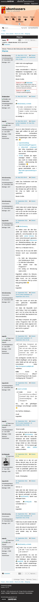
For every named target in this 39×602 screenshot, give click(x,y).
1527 (9, 62)
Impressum (21, 593)
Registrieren (34, 3)
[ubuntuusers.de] (13, 10)
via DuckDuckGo (33, 28)
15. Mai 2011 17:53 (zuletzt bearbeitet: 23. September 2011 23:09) (25, 57)
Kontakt (8, 593)
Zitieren (33, 55)
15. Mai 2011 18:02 (21, 96)
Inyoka (9, 585)
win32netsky (25, 496)
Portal (7, 17)
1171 (9, 108)
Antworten (7, 44)
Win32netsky (6, 56)
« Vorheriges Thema (18, 579)
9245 (9, 227)
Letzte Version (29, 236)
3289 (9, 471)
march (28, 91)
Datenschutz (14, 593)
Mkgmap (27, 34)
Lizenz (3, 593)
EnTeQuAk (5, 454)
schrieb (28, 104)
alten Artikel (32, 447)
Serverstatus (29, 593)
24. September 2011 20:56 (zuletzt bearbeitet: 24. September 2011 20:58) (24, 516)
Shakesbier (29, 83)
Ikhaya (25, 17)
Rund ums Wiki (19, 34)
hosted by (4, 1)
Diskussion (33, 240)
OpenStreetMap (24, 143)
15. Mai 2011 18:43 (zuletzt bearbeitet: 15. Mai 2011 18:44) (25, 123)
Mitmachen (19, 22)
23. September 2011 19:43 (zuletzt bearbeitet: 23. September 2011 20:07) (24, 294)
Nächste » (33, 40)
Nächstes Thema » (31, 579)
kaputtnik (5, 221)
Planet (32, 17)
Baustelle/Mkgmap (22, 66)
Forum (13, 17)
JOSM (21, 156)
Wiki (19, 17)
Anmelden (27, 3)
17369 (9, 134)
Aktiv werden (10, 34)
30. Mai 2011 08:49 (21, 177)
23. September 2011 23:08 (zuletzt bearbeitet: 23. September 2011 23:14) (24, 338)
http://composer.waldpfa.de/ (25, 366)
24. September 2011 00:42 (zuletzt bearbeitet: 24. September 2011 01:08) (24, 423)
